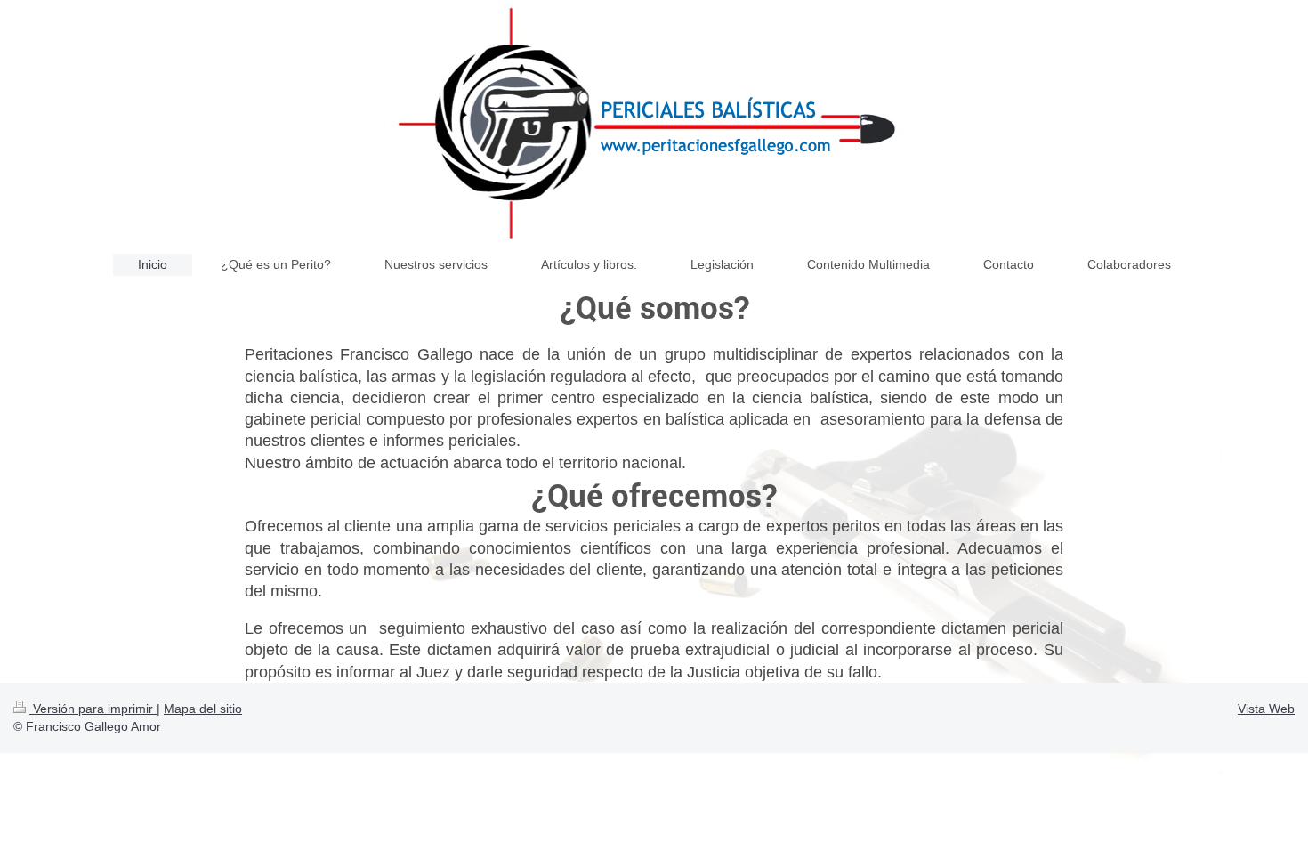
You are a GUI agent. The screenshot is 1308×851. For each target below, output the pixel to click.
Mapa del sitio (203, 708)
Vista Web (1266, 708)
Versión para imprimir (93, 708)
